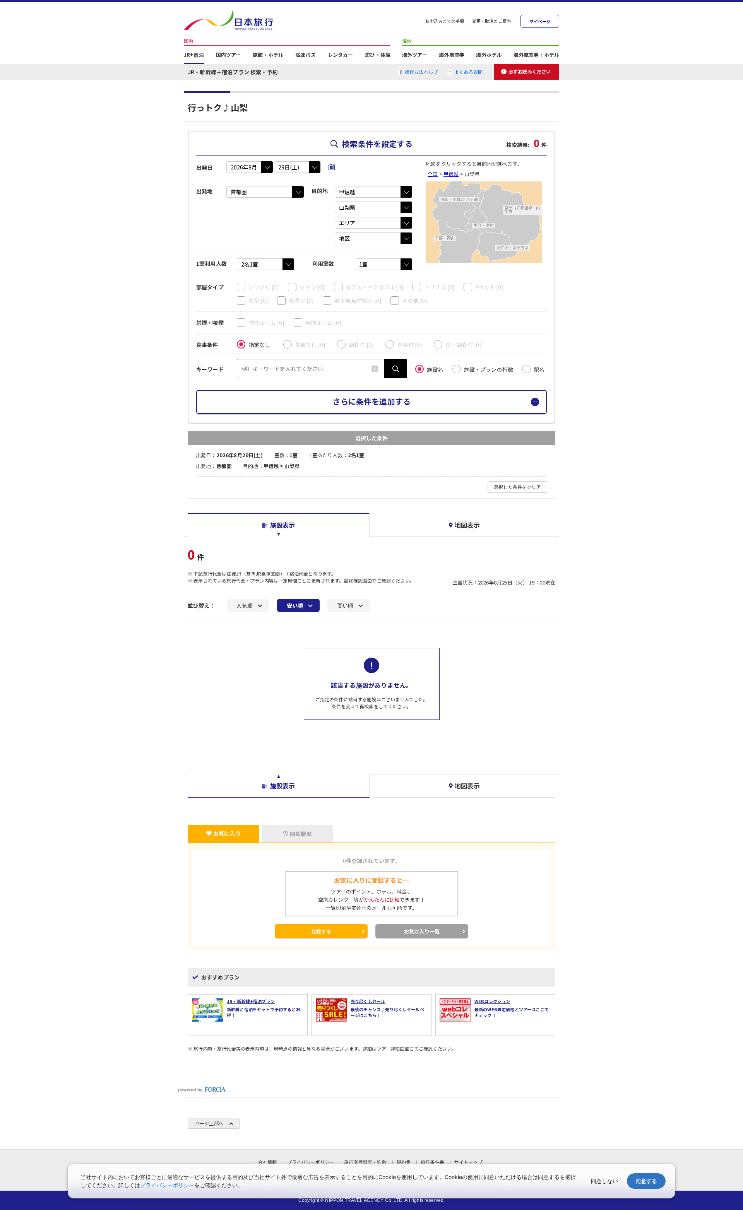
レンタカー (340, 55)
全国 (433, 174)
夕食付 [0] (409, 345)
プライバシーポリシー (167, 1185)
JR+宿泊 (194, 55)
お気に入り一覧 (422, 931)
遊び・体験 (377, 55)
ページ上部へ (209, 1123)
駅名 (539, 369)
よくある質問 (468, 71)
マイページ (540, 21)
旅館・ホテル (268, 55)
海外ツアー (414, 55)
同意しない (604, 1181)
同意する (646, 1181)
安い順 (295, 605)
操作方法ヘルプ (421, 71)
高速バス (305, 55)
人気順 (244, 605)
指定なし (259, 345)
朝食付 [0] (361, 345)
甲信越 (451, 174)
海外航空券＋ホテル (536, 55)
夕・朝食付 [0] (463, 345)
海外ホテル (489, 55)
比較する (321, 931)
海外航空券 (451, 55)
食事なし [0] (310, 345)
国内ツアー (228, 55)
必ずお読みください (529, 71)
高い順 (345, 605)
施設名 (435, 369)
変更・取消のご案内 (491, 21)
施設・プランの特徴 (488, 369)
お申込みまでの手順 (444, 21)
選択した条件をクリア (517, 487)
